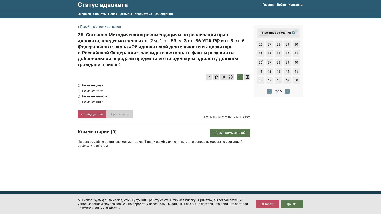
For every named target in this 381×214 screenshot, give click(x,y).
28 (278, 44)
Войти (281, 5)
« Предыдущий (92, 114)
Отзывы (126, 14)
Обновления (164, 14)
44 (287, 71)
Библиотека (143, 14)
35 (296, 53)
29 (287, 44)
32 (269, 53)
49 (287, 80)
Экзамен (84, 14)
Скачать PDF (242, 116)
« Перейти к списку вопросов (99, 27)
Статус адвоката (103, 5)
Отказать (268, 204)
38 (278, 62)
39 (287, 62)
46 (260, 80)
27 (269, 44)
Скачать (99, 14)
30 (296, 44)
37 (269, 62)
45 (296, 71)
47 (269, 80)
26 (260, 44)
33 (278, 53)
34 (287, 53)
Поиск (112, 14)
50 (296, 80)
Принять (292, 204)
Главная (269, 5)
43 (278, 71)
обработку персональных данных (158, 204)
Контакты (295, 5)
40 (296, 62)
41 (260, 71)
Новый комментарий (230, 133)
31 (260, 53)
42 (269, 71)
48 (278, 80)
